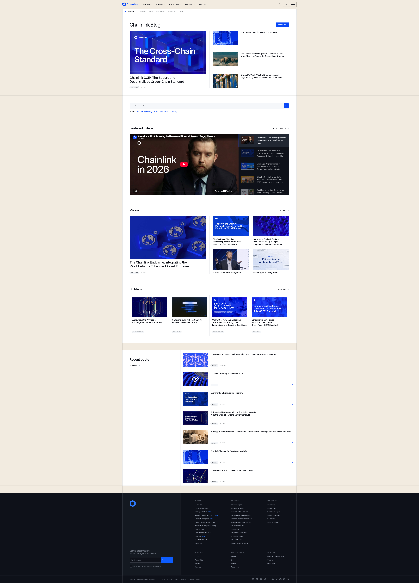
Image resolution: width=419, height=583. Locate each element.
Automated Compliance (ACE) (205, 526)
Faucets (197, 563)
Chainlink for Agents (204, 519)
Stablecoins (235, 529)
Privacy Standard (203, 512)
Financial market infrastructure (241, 519)
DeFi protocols (236, 540)
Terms (163, 579)
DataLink (200, 536)
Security (183, 579)
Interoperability (146, 112)
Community (271, 505)
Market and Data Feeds (203, 533)
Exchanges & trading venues (241, 515)
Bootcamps (271, 519)
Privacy (174, 112)
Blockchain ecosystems (239, 543)
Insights (234, 556)
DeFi (156, 112)
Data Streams (199, 529)
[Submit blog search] (286, 105)
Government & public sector (241, 522)
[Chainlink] (130, 4)
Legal (198, 579)
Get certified (271, 508)
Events (233, 563)
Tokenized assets (237, 526)
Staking (270, 560)
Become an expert (273, 512)
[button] (147, 4)
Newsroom (235, 567)
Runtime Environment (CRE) (206, 515)
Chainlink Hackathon (274, 515)
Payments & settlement (239, 533)
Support (191, 579)
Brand (176, 579)
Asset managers (236, 505)
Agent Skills (199, 560)
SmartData (198, 543)
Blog (232, 560)
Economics (271, 563)
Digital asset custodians (239, 512)
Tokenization (164, 112)
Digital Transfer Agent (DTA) (205, 522)
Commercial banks (237, 508)
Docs (196, 556)
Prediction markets (237, 536)
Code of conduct (273, 522)
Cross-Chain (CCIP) (202, 508)
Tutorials (198, 567)
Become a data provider (275, 556)
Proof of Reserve (201, 540)
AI (138, 112)
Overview (198, 505)
